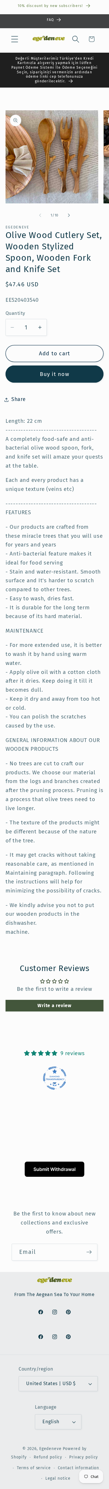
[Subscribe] (89, 1252)
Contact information (78, 1467)
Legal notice (58, 1478)
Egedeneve (50, 1448)
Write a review (54, 1005)
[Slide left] (40, 215)
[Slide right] (68, 215)
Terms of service (34, 1467)
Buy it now (54, 374)
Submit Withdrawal (54, 1169)
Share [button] (18, 399)
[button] (15, 39)
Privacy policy (83, 1457)
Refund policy (48, 1457)
